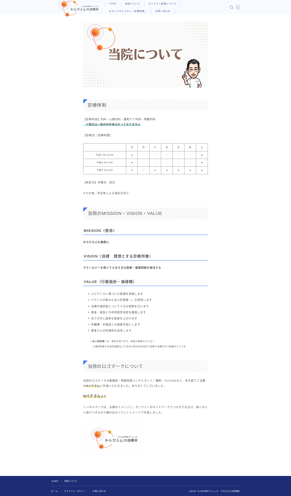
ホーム (54, 491)
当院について (132, 3)
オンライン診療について (162, 3)
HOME (113, 3)
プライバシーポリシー (75, 491)
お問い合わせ (163, 11)
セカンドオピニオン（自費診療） (128, 11)
